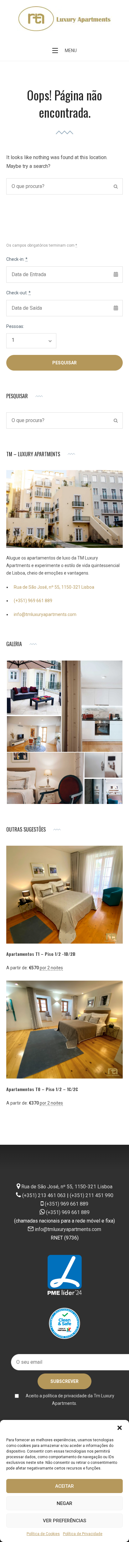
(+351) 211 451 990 (91, 1195)
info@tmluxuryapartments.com (45, 614)
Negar (64, 1503)
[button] (119, 1428)
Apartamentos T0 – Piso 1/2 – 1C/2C (42, 1089)
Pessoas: (15, 326)
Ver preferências (64, 1520)
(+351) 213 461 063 (44, 1195)
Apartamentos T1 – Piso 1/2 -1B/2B (40, 953)
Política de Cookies (43, 1534)
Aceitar (64, 1486)
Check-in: (17, 259)
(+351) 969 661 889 (33, 600)
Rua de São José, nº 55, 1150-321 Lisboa (54, 587)
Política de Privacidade (82, 1534)
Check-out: (18, 292)
